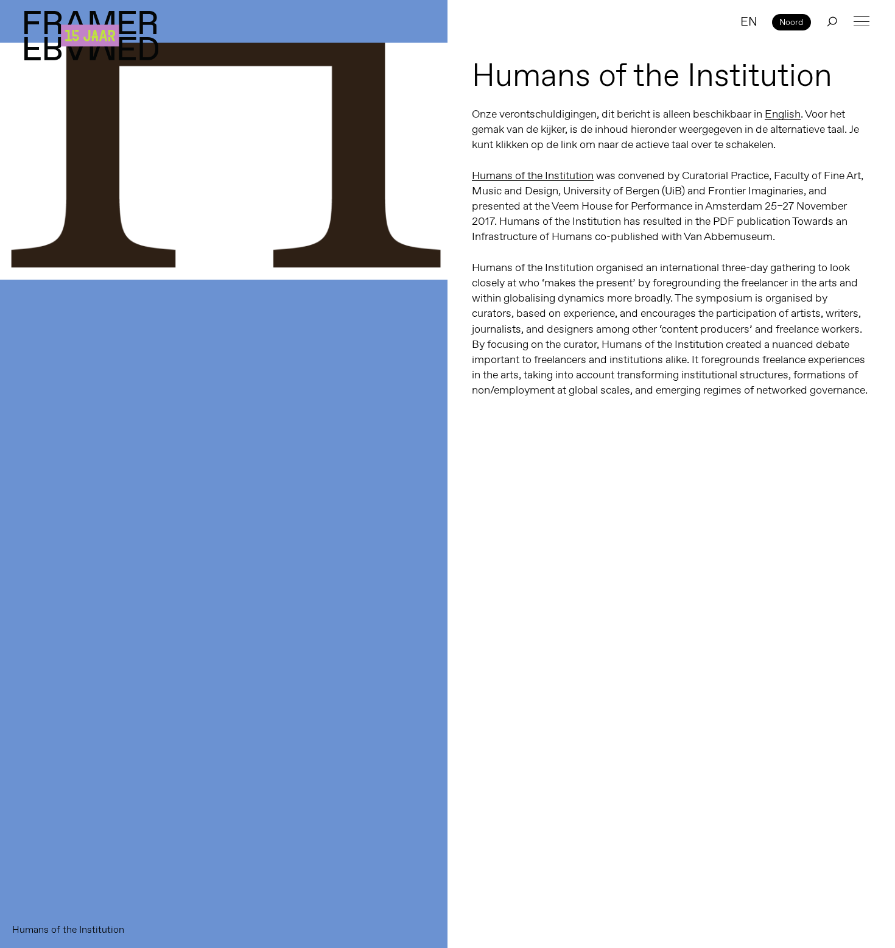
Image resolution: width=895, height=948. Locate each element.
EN (748, 21)
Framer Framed (91, 35)
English (783, 114)
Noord (791, 21)
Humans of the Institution (533, 175)
